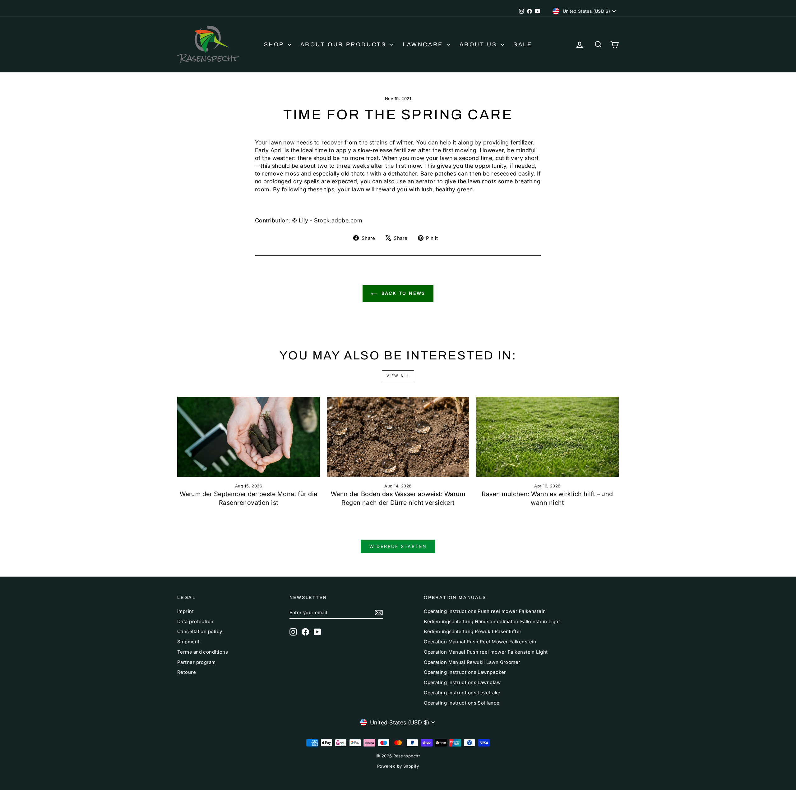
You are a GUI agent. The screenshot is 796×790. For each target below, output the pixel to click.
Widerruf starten (398, 546)
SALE (522, 44)
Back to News (402, 293)
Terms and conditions (202, 652)
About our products (344, 44)
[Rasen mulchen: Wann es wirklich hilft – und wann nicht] (547, 437)
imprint (185, 611)
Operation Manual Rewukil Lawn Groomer (472, 662)
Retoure (186, 672)
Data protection (195, 621)
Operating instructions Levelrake (462, 693)
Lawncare (424, 44)
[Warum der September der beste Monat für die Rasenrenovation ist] (248, 437)
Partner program (196, 662)
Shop (275, 44)
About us (479, 44)
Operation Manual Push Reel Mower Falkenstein (480, 642)
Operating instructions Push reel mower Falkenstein (485, 611)
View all (398, 375)
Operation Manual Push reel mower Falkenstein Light (486, 652)
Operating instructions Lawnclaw (462, 682)
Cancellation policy (199, 631)
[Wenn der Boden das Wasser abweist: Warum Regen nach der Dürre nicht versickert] (398, 437)
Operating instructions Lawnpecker (465, 672)
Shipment (188, 642)
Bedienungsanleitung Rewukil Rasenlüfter (473, 631)
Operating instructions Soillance (461, 703)
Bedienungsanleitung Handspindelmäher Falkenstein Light (492, 621)
